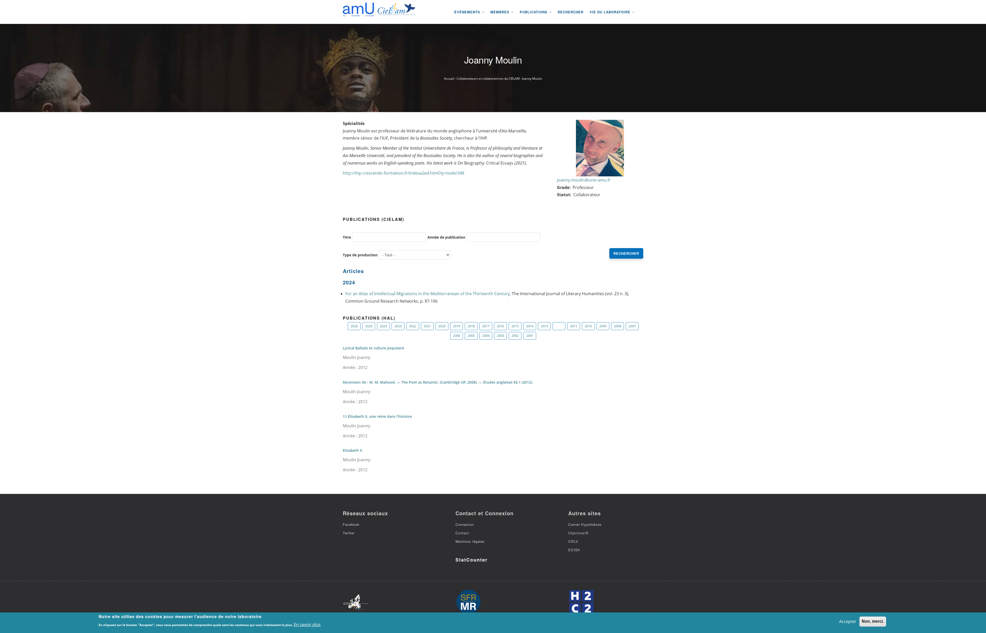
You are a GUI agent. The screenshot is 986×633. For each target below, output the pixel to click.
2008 (617, 326)
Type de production (360, 254)
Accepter (847, 621)
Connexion (465, 524)
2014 (529, 326)
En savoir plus (307, 624)
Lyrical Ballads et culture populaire (373, 348)
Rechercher (570, 12)
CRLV (573, 541)
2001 (529, 335)
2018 (471, 326)
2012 (559, 326)
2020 (441, 326)
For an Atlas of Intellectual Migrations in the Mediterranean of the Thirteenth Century (427, 293)
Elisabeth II (352, 450)
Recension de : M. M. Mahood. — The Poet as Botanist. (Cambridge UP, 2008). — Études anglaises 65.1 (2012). (438, 382)
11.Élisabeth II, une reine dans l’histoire (377, 416)
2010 (588, 326)
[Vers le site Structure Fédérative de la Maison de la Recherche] (468, 602)
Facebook (351, 524)
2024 (383, 326)
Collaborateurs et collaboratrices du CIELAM (488, 78)
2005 (471, 335)
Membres (500, 12)
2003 (500, 335)
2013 (544, 326)
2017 (485, 326)
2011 (573, 326)
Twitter (349, 532)
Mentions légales (470, 541)
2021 (427, 326)
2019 (456, 326)
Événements (467, 12)
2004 (485, 335)
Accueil (449, 78)
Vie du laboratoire (611, 12)
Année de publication (446, 237)
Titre (347, 237)
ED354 (574, 549)
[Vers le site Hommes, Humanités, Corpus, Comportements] (581, 602)
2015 (515, 326)
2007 (632, 326)
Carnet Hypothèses (585, 524)
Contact (462, 532)
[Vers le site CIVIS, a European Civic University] (355, 602)
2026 (354, 326)
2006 (456, 335)
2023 (398, 326)
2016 (500, 326)
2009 (602, 326)
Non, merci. (873, 621)
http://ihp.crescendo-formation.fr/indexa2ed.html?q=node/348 (403, 173)
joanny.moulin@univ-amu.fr (584, 180)
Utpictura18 (578, 532)
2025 (368, 326)
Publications (534, 12)
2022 (412, 326)
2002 (515, 335)
